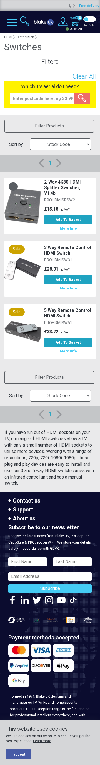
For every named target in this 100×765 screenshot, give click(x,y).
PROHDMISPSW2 (59, 200)
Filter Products (49, 126)
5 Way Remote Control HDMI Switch (67, 313)
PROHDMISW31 (58, 260)
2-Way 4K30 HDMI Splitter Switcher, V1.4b (62, 187)
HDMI (8, 37)
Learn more (42, 741)
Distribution (25, 37)
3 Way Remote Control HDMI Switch (67, 250)
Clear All (84, 76)
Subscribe (50, 588)
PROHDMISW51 (58, 322)
